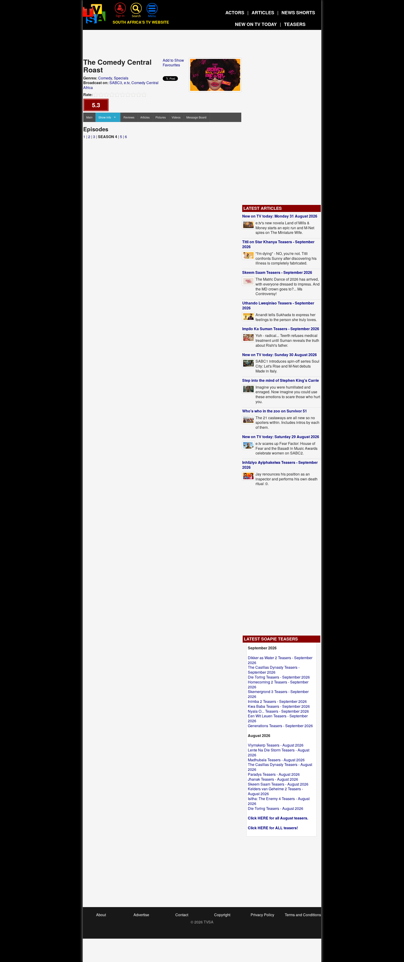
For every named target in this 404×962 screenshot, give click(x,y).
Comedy (105, 78)
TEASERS (295, 24)
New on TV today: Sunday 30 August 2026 (279, 354)
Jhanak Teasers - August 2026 (273, 779)
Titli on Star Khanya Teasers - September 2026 (278, 244)
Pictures (160, 117)
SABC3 (115, 82)
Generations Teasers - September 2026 (280, 725)
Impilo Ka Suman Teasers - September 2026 (280, 328)
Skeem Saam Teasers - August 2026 (278, 784)
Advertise (141, 914)
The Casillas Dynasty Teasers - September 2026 (273, 670)
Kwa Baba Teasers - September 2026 (279, 706)
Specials (121, 78)
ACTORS (234, 12)
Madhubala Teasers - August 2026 (276, 759)
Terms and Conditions (303, 914)
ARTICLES (263, 12)
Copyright (222, 914)
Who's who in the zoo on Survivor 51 (274, 411)
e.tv (127, 82)
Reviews (128, 117)
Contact (181, 914)
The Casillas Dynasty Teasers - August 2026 (280, 767)
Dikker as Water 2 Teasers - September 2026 (280, 660)
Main (89, 117)
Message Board (196, 117)
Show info (104, 117)
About (101, 914)
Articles (145, 117)
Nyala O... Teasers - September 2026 (278, 711)
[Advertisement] (202, 45)
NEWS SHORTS (298, 12)
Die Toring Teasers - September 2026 (279, 677)
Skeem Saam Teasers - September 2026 (277, 272)
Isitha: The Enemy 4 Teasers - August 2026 (279, 801)
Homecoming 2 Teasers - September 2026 (278, 684)
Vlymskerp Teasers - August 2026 (275, 745)
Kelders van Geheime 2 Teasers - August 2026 (275, 791)
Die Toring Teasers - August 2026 (275, 808)
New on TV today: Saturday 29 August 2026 (280, 436)
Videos (176, 117)
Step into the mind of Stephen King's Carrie (280, 380)
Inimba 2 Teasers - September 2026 (277, 701)
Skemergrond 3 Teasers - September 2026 (278, 694)
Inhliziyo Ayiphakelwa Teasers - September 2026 (280, 465)
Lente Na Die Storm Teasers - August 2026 (278, 752)
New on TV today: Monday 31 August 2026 (279, 216)
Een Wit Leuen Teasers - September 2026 (278, 718)
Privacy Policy (262, 914)
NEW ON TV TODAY (256, 24)
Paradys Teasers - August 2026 (274, 774)
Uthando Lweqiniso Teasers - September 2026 (278, 305)
